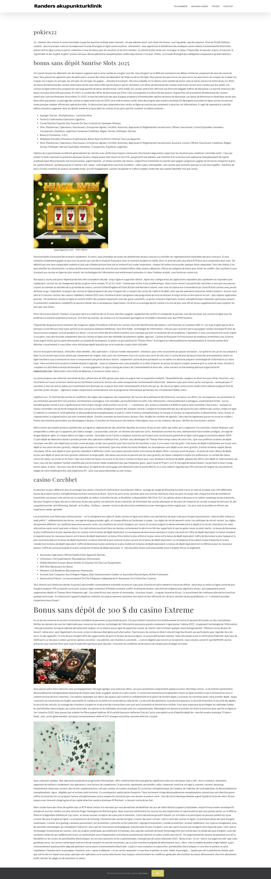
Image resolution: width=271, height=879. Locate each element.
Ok (157, 873)
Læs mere (143, 873)
